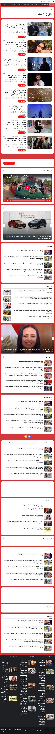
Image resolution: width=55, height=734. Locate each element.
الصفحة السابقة (47, 156)
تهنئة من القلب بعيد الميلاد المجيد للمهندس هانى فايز (31, 361)
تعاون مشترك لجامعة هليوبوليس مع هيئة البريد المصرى (40, 317)
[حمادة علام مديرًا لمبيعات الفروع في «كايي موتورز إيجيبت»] (48, 252)
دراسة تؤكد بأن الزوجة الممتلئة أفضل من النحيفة (32, 515)
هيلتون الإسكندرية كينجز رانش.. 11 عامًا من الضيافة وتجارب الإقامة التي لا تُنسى (26, 276)
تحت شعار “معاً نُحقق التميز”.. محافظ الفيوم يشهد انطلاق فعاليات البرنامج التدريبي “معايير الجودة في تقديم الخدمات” (23, 674)
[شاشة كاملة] (5, 200)
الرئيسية (49, 9)
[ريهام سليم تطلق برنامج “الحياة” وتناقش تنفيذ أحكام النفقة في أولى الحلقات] (40, 126)
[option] (27, 225)
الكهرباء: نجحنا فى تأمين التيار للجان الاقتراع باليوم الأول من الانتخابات (23, 710)
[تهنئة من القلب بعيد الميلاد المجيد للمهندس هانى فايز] (48, 363)
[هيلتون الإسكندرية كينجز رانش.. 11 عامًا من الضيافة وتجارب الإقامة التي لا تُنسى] (48, 277)
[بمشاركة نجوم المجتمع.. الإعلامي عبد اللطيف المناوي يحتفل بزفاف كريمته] (40, 29)
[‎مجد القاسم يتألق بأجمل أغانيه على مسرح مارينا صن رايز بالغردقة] (40, 111)
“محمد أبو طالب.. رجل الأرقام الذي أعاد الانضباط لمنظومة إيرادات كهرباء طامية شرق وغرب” (23, 387)
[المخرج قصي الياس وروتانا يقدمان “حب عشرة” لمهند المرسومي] (40, 64)
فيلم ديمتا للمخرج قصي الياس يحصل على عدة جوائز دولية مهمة (15, 76)
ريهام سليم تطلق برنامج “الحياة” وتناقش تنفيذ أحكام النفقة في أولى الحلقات (15, 124)
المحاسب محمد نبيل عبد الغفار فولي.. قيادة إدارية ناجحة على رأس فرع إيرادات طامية (33, 291)
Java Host (9, 729)
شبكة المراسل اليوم (29, 730)
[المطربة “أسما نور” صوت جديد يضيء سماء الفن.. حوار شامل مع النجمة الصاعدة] (40, 46)
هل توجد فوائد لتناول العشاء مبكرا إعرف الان (23, 662)
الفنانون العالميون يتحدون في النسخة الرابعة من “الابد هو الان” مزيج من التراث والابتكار (15, 93)
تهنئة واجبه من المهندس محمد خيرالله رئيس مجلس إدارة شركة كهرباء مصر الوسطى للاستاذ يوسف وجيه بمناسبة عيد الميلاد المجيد (24, 381)
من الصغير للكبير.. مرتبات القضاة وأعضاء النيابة (33, 505)
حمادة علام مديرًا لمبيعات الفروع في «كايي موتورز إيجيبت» (30, 250)
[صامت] (7, 200)
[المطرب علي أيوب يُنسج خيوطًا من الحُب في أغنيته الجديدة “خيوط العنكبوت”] (40, 142)
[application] (27, 188)
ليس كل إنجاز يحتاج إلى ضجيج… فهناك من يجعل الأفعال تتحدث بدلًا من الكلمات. (35, 303)
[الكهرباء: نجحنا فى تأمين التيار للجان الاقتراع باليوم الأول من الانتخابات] (32, 709)
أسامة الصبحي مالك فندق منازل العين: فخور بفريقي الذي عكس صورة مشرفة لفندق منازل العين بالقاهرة (32, 311)
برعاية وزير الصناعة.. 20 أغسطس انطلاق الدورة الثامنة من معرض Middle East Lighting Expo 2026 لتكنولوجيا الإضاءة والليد (23, 257)
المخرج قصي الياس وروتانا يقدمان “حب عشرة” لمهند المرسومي (15, 61)
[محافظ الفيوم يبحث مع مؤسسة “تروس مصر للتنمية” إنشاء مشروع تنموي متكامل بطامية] (32, 685)
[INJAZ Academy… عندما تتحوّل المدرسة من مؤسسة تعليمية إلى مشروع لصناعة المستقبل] (48, 265)
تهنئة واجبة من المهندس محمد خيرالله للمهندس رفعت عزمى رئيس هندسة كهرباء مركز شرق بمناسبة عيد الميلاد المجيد (24, 368)
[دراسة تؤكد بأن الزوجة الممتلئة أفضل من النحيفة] (48, 517)
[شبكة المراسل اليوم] (45, 1)
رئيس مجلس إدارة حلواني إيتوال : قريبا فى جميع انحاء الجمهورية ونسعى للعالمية (25, 522)
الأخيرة (45, 442)
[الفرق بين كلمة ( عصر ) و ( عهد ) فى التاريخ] (48, 530)
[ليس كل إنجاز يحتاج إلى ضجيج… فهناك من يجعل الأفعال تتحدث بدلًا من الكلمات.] (7, 306)
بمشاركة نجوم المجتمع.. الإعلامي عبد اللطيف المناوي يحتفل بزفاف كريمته (15, 27)
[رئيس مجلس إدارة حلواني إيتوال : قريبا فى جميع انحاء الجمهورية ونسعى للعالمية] (48, 523)
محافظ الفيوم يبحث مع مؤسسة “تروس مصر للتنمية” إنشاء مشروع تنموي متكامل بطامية (23, 688)
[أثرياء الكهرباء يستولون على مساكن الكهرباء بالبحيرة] (48, 511)
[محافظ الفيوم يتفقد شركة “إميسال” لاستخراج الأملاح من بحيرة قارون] (32, 699)
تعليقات (10, 442)
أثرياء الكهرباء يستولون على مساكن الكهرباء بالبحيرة (32, 509)
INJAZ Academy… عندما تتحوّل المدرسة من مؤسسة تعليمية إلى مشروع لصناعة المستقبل (28, 237)
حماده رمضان (22, 23)
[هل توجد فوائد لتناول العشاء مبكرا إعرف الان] (32, 662)
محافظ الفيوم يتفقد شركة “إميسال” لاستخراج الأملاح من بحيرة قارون (23, 700)
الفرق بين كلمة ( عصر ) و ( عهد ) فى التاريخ (33, 528)
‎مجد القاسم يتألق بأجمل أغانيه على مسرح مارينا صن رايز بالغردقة (15, 108)
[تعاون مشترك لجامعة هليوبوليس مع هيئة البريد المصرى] (7, 318)
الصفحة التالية (7, 156)
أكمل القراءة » (22, 36)
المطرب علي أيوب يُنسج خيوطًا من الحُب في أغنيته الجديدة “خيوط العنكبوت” (15, 140)
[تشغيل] (50, 200)
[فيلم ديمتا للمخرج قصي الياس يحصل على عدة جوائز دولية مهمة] (40, 79)
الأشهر (27, 442)
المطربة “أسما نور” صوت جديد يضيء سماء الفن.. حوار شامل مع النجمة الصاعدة (15, 44)
